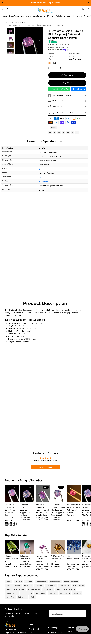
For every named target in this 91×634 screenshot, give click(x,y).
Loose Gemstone (71, 581)
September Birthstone (66, 589)
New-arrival (64, 585)
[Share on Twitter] (54, 132)
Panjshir (39, 585)
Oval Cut (28, 585)
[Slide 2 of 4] (10, 38)
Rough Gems (14, 16)
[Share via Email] (68, 132)
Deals (69, 16)
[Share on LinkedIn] (59, 132)
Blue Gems (48, 589)
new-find (10, 597)
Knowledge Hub (55, 632)
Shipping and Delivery (58, 101)
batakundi (22, 597)
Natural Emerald (13, 585)
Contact (87, 16)
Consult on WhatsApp (60, 89)
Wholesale (60, 16)
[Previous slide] (2, 2)
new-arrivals (78, 585)
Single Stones (12, 593)
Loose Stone (41, 581)
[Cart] (88, 9)
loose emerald (34, 589)
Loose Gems (26, 16)
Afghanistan (55, 581)
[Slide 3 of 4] (10, 45)
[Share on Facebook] (50, 132)
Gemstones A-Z (38, 16)
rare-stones (65, 593)
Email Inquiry (80, 89)
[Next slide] (88, 2)
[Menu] (2, 9)
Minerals (50, 16)
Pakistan (52, 593)
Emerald (18, 581)
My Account (73, 632)
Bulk (32, 597)
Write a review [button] (45, 467)
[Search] (7, 9)
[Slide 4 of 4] (10, 52)
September (43, 181)
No (40, 177)
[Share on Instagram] (77, 132)
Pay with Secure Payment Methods (62, 113)
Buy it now (67, 83)
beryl (9, 581)
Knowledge (77, 16)
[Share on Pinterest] (63, 132)
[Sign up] (82, 613)
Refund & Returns (57, 106)
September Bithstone (15, 589)
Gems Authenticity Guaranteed (61, 95)
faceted (53, 127)
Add (32, 499)
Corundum (51, 585)
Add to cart (69, 75)
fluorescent (40, 593)
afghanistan (27, 593)
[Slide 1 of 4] (10, 31)
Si (40, 169)
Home (4, 16)
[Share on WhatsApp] (72, 132)
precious (77, 593)
